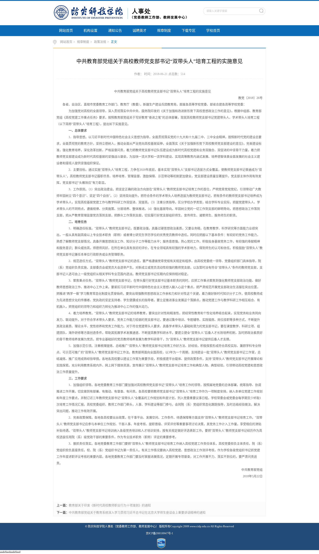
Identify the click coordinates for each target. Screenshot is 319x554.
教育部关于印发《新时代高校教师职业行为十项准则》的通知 (110, 505)
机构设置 (90, 30)
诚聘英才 (139, 30)
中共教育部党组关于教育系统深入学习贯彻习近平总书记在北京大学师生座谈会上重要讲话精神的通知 (137, 512)
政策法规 (100, 41)
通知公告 (115, 30)
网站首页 (66, 30)
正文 (114, 41)
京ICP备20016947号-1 (159, 533)
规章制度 (164, 30)
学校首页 (213, 30)
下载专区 (189, 30)
